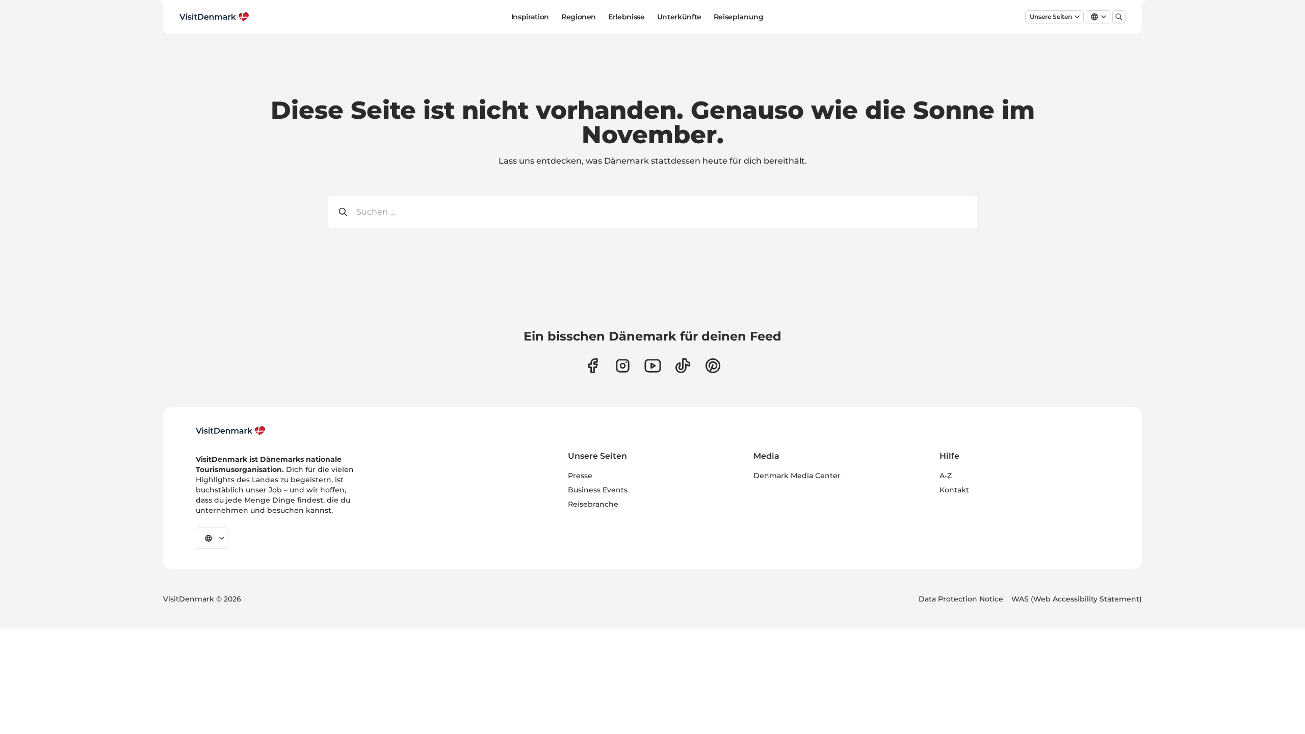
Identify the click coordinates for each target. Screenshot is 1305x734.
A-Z (945, 475)
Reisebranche (593, 504)
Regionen (578, 16)
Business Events (598, 489)
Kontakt (954, 489)
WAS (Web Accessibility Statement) (1076, 599)
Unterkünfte (679, 16)
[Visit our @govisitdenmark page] (683, 366)
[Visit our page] (623, 366)
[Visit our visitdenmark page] (653, 366)
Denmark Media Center (797, 475)
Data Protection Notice (961, 599)
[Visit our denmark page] (593, 366)
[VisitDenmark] (231, 431)
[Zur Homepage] (214, 17)
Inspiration (530, 16)
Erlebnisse (626, 16)
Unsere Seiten (1051, 16)
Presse (580, 475)
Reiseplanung (739, 16)
